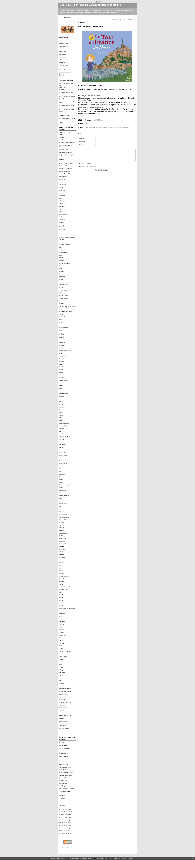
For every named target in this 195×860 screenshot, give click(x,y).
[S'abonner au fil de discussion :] (96, 167)
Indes (60, 412)
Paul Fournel (62, 538)
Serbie (61, 619)
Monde (61, 498)
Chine (60, 292)
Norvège (61, 511)
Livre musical (62, 458)
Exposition (61, 375)
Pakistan (61, 530)
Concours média (63, 308)
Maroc (61, 487)
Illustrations (62, 407)
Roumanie (61, 603)
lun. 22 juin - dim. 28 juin (65, 822)
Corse (60, 319)
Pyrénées (61, 581)
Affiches (61, 187)
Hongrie (61, 401)
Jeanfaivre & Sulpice (64, 115)
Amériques (62, 217)
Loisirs (61, 466)
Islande (61, 417)
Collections (62, 300)
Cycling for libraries (64, 769)
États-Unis (62, 366)
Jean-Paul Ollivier (63, 434)
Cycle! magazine (63, 756)
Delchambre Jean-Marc (65, 49)
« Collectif (115, 19)
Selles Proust (62, 705)
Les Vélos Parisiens (64, 728)
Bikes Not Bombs (63, 764)
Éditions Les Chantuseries (65, 168)
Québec (61, 584)
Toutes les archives (64, 836)
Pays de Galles (63, 543)
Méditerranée (62, 490)
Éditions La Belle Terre (64, 165)
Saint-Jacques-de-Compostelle (67, 608)
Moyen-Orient (62, 503)
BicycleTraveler (63, 745)
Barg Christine (62, 51)
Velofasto (61, 710)
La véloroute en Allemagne (65, 152)
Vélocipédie (62, 670)
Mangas (61, 482)
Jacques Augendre (64, 423)
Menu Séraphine (63, 57)
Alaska (61, 198)
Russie (61, 605)
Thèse (61, 648)
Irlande (61, 415)
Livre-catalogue (63, 463)
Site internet (62, 621)
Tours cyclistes (63, 656)
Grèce (61, 385)
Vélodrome (62, 672)
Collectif (73, 118)
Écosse (61, 353)
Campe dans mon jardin (65, 767)
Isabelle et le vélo (63, 780)
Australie (61, 249)
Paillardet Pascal (63, 43)
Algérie (61, 203)
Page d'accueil (122, 19)
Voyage (61, 678)
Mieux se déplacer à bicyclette (66, 788)
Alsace (61, 211)
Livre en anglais (63, 455)
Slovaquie (61, 624)
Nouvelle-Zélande (63, 519)
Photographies (63, 560)
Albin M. (61, 59)
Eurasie (61, 369)
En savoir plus (131, 858)
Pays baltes (62, 541)
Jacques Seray (63, 425)
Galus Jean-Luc (63, 41)
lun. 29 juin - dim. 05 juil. (65, 820)
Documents (62, 345)
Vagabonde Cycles (64, 707)
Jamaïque (61, 428)
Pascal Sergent (63, 533)
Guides (61, 391)
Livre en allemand (63, 452)
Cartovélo (61, 137)
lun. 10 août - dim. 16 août (65, 811)
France (61, 377)
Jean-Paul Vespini (63, 436)
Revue (61, 597)
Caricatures (62, 282)
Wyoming (61, 683)
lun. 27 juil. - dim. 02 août (65, 817)
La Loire (61, 447)
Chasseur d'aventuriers (65, 750)
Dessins (61, 330)
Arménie (61, 234)
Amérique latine (63, 214)
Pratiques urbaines (64, 576)
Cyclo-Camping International (66, 772)
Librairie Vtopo (62, 179)
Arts (60, 241)
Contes (61, 314)
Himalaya (61, 396)
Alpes (60, 209)
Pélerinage (62, 549)
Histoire (61, 399)
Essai (60, 364)
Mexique (61, 493)
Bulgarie (61, 274)
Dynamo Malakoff (63, 777)
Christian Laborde (63, 295)
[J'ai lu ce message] (193, 858)
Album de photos (63, 200)
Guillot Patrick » (131, 19)
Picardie (61, 562)
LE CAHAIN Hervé (64, 83)
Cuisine (61, 325)
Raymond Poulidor (63, 589)
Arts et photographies (64, 244)
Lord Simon (62, 62)
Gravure (61, 383)
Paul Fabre (62, 535)
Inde (60, 409)
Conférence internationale (65, 311)
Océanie (61, 525)
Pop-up (61, 570)
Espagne (61, 361)
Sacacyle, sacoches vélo (65, 702)
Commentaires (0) (117, 127)
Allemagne (61, 206)
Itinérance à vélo (63, 149)
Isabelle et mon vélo (64, 121)
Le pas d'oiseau (63, 176)
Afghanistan (62, 190)
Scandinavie (62, 613)
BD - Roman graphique (65, 257)
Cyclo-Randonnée (63, 721)
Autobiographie (63, 252)
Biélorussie (62, 265)
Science (61, 616)
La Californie (62, 444)
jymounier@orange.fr (67, 847)
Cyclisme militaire (63, 327)
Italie (60, 420)
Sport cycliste (62, 635)
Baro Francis (62, 54)
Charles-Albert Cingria (64, 290)
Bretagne (61, 271)
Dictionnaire (62, 337)
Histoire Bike (62, 699)
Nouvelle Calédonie (64, 517)
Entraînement (62, 356)
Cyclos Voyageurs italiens (65, 775)
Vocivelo (61, 801)
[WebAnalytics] (98, 2)
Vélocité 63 (62, 795)
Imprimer (127, 127)
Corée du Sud (62, 316)
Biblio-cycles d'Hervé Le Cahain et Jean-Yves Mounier (91, 5)
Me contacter (67, 17)
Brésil (60, 268)
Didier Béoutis (62, 340)
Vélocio (61, 667)
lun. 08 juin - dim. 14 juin (65, 828)
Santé (60, 611)
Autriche (61, 255)
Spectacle (61, 632)
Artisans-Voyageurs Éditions (66, 163)
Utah (60, 664)
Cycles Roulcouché (64, 697)
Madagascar (62, 474)
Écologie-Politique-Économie (66, 350)
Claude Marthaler (63, 298)
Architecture (62, 229)
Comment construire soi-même (67, 306)
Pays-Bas (61, 546)
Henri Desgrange (63, 393)
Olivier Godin (62, 527)
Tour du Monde (63, 654)
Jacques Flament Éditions (65, 173)
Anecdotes (62, 219)
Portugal (61, 573)
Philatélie (61, 554)
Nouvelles (61, 522)
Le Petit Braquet (63, 783)
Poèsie (61, 565)
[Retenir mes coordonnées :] (94, 164)
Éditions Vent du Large (64, 171)
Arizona (61, 232)
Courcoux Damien (63, 65)
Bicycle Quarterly (63, 742)
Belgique (61, 260)
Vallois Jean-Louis (63, 46)
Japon (60, 431)
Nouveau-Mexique (63, 514)
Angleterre (61, 222)
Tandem (61, 640)
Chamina (61, 139)
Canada (61, 279)
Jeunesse (61, 439)
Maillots (61, 479)
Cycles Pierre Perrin (64, 694)
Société (61, 627)
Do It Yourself (62, 342)
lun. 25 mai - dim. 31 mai (65, 833)
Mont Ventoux (62, 501)
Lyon (60, 471)
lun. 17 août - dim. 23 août (65, 809)
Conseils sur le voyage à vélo (66, 142)
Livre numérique (63, 460)
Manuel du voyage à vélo (65, 484)
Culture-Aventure (63, 753)
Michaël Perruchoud (64, 495)
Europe (61, 372)
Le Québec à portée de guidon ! (67, 155)
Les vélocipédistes (64, 786)
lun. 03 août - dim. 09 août (65, 814)
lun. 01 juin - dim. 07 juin (65, 830)
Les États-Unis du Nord (67, 586)
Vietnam (61, 675)
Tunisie (61, 659)
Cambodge (62, 276)
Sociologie (61, 629)
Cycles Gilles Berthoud (65, 691)
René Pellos (62, 594)
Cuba (60, 322)
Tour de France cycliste (65, 651)
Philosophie (62, 557)
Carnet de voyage (63, 284)
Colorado (61, 303)
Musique (61, 509)
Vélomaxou (62, 798)
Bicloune (61, 718)
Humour (61, 404)
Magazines (62, 476)
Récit (60, 592)
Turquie (61, 662)
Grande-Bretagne (63, 380)
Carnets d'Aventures (64, 748)
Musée (61, 506)
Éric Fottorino (62, 358)
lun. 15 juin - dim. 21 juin (65, 825)
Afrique (61, 192)
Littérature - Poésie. (64, 450)
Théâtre (61, 646)
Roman (61, 600)
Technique (61, 643)
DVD (60, 348)
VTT (60, 680)
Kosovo (61, 442)
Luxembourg (62, 468)
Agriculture (62, 195)
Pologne (61, 568)
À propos (67, 21)
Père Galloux (62, 552)
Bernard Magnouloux (64, 263)
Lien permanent (109, 127)
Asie (60, 247)
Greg (60, 388)
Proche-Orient (62, 578)
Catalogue (61, 287)
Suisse (61, 637)
